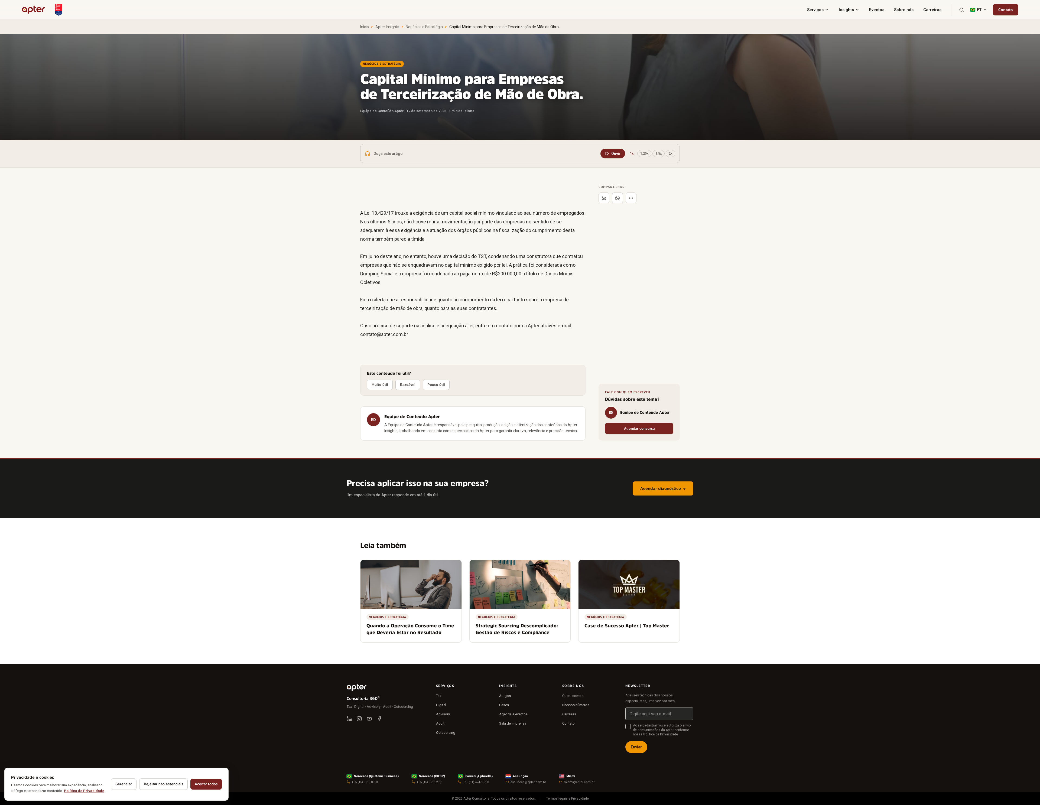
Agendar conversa (639, 428)
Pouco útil (436, 384)
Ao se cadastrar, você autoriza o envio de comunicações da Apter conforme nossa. (662, 729)
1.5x (658, 153)
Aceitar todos (206, 784)
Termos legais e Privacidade (567, 798)
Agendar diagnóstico (663, 488)
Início (364, 27)
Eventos (876, 9)
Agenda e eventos (513, 714)
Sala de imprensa (512, 723)
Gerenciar (123, 784)
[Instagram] (359, 718)
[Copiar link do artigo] (631, 198)
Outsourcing (445, 733)
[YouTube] (369, 718)
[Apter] (33, 10)
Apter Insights (387, 27)
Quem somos (572, 696)
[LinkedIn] (349, 718)
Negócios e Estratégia (424, 27)
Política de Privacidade (660, 734)
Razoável (407, 384)
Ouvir (616, 153)
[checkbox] (628, 726)
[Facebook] (379, 718)
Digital (441, 705)
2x (670, 153)
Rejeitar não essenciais (163, 784)
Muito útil (380, 384)
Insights (846, 9)
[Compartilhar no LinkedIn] (604, 198)
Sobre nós (904, 9)
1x (631, 153)
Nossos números (575, 705)
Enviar (636, 747)
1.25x (644, 153)
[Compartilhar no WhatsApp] (617, 198)
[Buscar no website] (961, 9)
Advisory (443, 714)
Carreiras (932, 9)
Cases (504, 705)
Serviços (815, 9)
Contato (1005, 10)
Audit (440, 723)
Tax (438, 696)
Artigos (505, 696)
